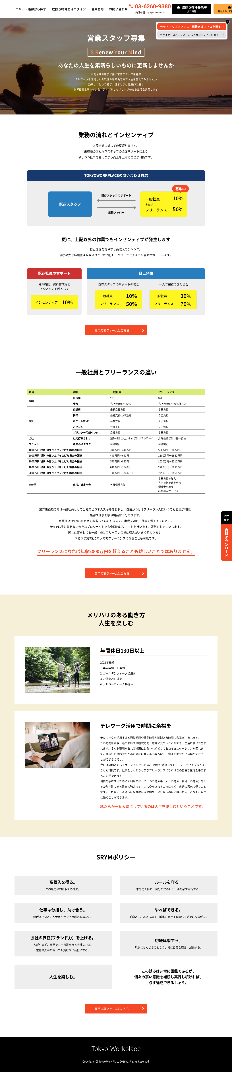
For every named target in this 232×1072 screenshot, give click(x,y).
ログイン (80, 9)
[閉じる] (227, 22)
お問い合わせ (118, 9)
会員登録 (97, 9)
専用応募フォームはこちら (112, 330)
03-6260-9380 (153, 6)
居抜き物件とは (63, 9)
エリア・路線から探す (30, 9)
